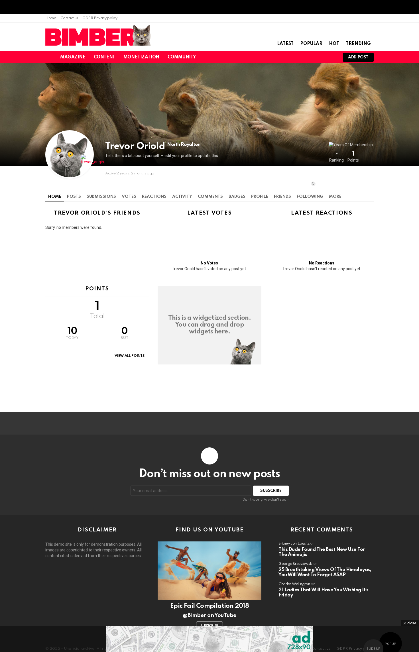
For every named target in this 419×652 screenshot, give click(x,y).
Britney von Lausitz (293, 543)
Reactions (154, 197)
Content (104, 57)
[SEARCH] (311, 57)
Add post (358, 57)
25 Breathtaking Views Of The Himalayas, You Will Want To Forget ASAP (324, 572)
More (335, 197)
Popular (311, 44)
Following (310, 190)
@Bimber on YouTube (209, 615)
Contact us (69, 18)
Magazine (73, 57)
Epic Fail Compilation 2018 (209, 606)
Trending (358, 44)
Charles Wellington (294, 584)
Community (182, 57)
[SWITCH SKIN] (301, 57)
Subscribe (209, 625)
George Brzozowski (295, 564)
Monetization (141, 57)
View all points (129, 356)
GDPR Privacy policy (99, 18)
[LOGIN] (331, 57)
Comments (210, 197)
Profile (259, 197)
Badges (237, 197)
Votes (129, 197)
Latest (285, 44)
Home (50, 18)
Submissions (101, 197)
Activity (182, 197)
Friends (282, 197)
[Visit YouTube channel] (209, 570)
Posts (74, 197)
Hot (334, 44)
